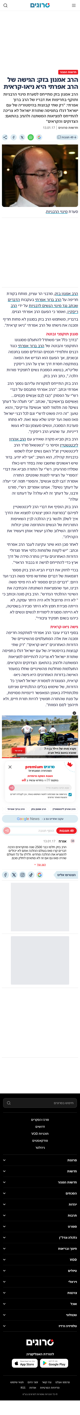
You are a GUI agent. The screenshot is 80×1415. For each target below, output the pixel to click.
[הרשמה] (12, 788)
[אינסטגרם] (22, 874)
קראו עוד (18, 750)
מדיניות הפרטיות (49, 1387)
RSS (23, 1387)
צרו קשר (46, 1382)
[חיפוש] (5, 5)
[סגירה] (10, 767)
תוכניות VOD (40, 1133)
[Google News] (39, 874)
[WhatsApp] (31, 137)
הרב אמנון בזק (66, 293)
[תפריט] (74, 5)
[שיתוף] (5, 137)
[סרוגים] (40, 1342)
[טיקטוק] (31, 874)
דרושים (40, 1126)
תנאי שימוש (17, 1382)
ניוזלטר (40, 1147)
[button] (74, 713)
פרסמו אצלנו (62, 1382)
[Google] (39, 137)
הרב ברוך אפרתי (48, 299)
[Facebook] (13, 137)
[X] (22, 137)
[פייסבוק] (5, 874)
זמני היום (33, 1382)
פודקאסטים (40, 1140)
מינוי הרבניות (57, 211)
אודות (32, 1387)
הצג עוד (41, 864)
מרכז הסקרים (40, 1119)
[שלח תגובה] (6, 830)
